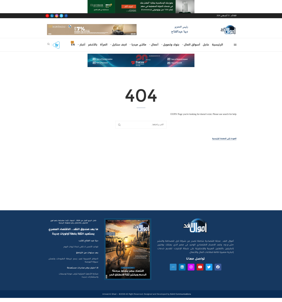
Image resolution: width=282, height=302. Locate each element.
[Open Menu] (235, 44)
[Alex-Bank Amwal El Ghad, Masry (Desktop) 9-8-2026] (141, 3)
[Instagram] (56, 15)
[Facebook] (66, 15)
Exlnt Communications (180, 294)
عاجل (206, 44)
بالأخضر (92, 44)
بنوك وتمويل (171, 44)
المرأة (103, 44)
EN (73, 44)
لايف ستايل (119, 44)
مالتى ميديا (138, 44)
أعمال (154, 44)
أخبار (82, 44)
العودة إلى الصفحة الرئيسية (224, 138)
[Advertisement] (141, 182)
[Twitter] (61, 15)
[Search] (48, 45)
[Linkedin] (52, 15)
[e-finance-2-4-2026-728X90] (141, 56)
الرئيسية (217, 44)
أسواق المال (192, 44)
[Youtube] (47, 15)
